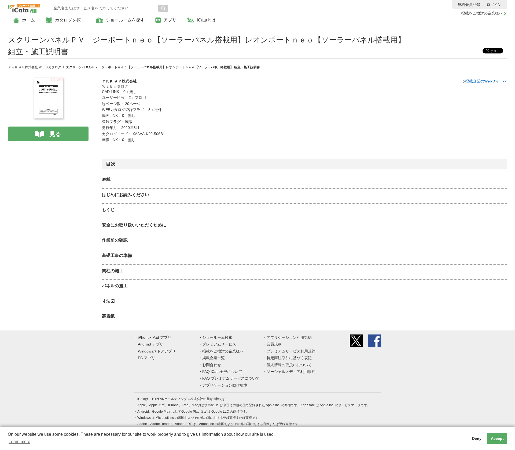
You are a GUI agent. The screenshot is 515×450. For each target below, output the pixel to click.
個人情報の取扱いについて (289, 365)
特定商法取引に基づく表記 (289, 358)
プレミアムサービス (219, 344)
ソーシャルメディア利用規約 (291, 371)
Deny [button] (476, 438)
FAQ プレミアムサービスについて (231, 378)
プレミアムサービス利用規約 (291, 351)
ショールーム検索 (217, 337)
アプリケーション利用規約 (289, 337)
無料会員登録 (469, 4)
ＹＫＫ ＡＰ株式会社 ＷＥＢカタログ (34, 67)
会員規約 (274, 344)
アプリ (170, 20)
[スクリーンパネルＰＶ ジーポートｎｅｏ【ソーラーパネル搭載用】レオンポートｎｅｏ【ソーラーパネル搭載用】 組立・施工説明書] (48, 81)
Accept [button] (497, 438)
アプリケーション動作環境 (224, 385)
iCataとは (206, 20)
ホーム (28, 20)
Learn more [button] (19, 441)
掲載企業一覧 (213, 358)
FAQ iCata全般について (222, 371)
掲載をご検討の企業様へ (482, 13)
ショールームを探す (125, 20)
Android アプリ (150, 344)
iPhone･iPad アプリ (154, 337)
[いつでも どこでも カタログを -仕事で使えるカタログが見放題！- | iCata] (24, 7)
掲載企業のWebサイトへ (486, 81)
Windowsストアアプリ (157, 351)
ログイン (494, 4)
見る (55, 134)
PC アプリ (146, 358)
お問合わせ (211, 365)
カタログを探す (70, 20)
